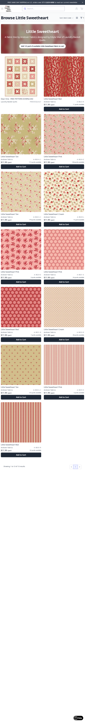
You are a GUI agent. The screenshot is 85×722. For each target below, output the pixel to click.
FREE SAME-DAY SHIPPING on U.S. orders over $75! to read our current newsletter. (42, 2)
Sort (65, 18)
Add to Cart (64, 109)
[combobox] (43, 8)
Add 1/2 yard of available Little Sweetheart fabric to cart (42, 46)
